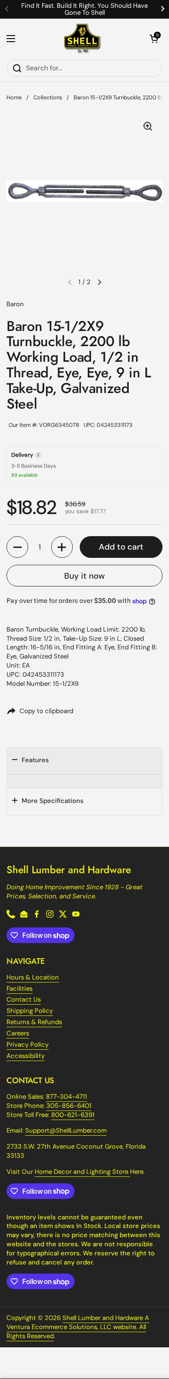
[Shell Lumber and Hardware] (82, 39)
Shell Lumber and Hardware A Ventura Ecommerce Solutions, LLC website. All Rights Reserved (77, 1326)
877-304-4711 (66, 1096)
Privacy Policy (27, 1044)
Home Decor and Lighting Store (82, 1171)
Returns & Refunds (34, 1022)
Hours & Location (32, 977)
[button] (153, 38)
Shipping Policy (29, 1010)
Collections (47, 97)
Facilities (19, 988)
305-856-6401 (68, 1105)
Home (14, 97)
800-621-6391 (72, 1114)
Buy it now (84, 575)
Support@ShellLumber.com (66, 1130)
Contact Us (23, 999)
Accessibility (25, 1055)
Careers (17, 1033)
